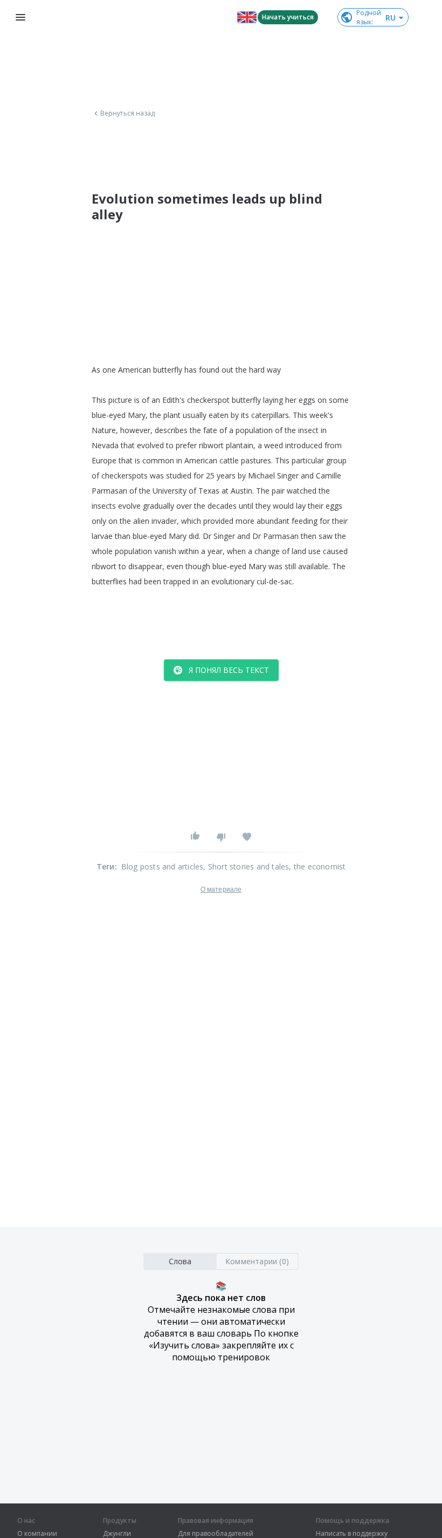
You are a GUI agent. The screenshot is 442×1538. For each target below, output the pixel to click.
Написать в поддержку (352, 1533)
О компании (37, 1533)
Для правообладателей (215, 1533)
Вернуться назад (127, 113)
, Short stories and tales (246, 866)
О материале (221, 889)
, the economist (317, 866)
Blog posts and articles (162, 866)
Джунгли (117, 1533)
